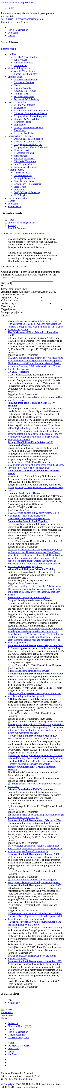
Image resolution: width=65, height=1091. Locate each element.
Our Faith (12, 54)
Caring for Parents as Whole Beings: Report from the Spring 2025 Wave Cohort (34, 923)
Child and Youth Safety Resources (26, 493)
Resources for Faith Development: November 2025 (35, 961)
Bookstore (13, 32)
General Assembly (23, 175)
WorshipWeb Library (24, 71)
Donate (11, 35)
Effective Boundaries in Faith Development (30, 789)
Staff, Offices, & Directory (27, 192)
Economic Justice (22, 122)
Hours (11, 1051)
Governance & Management (28, 184)
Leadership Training (24, 153)
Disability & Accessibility (26, 119)
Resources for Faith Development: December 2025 (34, 885)
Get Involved (20, 65)
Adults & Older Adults (25, 90)
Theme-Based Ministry (25, 74)
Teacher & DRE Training (26, 99)
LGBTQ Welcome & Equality (29, 127)
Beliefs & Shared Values (26, 57)
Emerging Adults (22, 88)
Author (4, 303)
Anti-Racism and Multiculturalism (31, 110)
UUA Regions (21, 195)
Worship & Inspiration (19, 68)
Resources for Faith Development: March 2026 (33, 735)
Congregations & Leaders (20, 136)
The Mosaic (20, 130)
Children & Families (24, 82)
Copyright (9, 1084)
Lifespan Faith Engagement (21, 222)
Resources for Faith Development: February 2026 (34, 820)
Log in (11, 8)
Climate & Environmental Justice (30, 113)
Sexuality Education (24, 96)
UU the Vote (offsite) (24, 105)
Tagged (5, 309)
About (11, 1042)
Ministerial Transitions (25, 161)
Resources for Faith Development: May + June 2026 (35, 645)
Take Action (20, 107)
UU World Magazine (18, 1037)
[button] (32, 290)
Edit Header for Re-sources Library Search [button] (22, 233)
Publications (20, 189)
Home (11, 219)
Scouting (12, 225)
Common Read (21, 93)
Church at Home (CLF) (19, 1026)
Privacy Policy (30, 1087)
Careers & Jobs (21, 172)
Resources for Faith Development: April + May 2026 (35, 673)
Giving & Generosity (24, 178)
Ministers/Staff (21, 155)
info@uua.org (25, 1079)
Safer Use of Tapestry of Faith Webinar (29, 597)
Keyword (6, 283)
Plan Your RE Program (25, 79)
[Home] (22, 19)
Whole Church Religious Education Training (32, 569)
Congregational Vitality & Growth (31, 147)
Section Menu (14, 206)
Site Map (12, 1054)
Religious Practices (23, 62)
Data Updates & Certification (28, 138)
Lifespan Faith (15, 76)
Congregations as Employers (28, 144)
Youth (17, 85)
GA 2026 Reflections (18, 371)
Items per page (8, 312)
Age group (6, 297)
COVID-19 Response (18, 1045)
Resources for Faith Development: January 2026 (33, 854)
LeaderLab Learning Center (28, 141)
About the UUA (16, 169)
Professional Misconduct (26, 167)
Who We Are (20, 59)
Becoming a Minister (24, 158)
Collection (6, 300)
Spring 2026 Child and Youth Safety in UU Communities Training (30, 443)
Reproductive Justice (24, 133)
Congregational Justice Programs (30, 116)
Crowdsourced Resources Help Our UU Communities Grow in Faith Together (29, 520)
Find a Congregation (18, 30)
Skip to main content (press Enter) (18, 2)
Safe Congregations (23, 164)
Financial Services (23, 150)
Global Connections (24, 181)
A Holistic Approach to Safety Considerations (32, 699)
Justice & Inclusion (17, 102)
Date (3, 306)
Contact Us (13, 1048)
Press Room (20, 186)
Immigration (20, 124)
